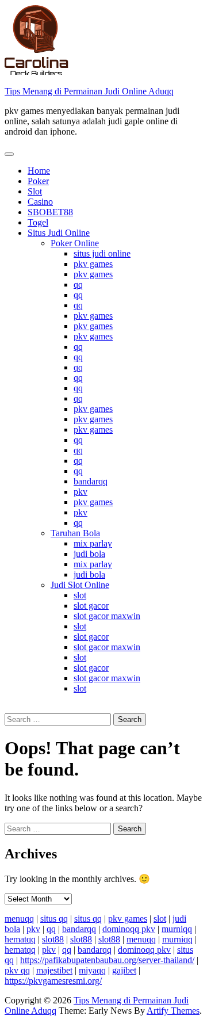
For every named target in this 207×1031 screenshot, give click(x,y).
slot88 (53, 939)
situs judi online (102, 253)
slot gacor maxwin (107, 616)
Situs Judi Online (59, 233)
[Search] (8, 708)
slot (80, 595)
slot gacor (91, 605)
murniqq (177, 929)
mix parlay (93, 543)
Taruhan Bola (75, 533)
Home (39, 170)
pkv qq (17, 970)
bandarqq (91, 481)
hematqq (20, 939)
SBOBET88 (50, 212)
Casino (40, 202)
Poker (38, 181)
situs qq (54, 918)
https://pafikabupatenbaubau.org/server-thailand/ (107, 960)
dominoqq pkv (128, 929)
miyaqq (92, 970)
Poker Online (75, 243)
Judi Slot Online (80, 585)
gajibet (124, 970)
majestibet (54, 970)
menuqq (19, 918)
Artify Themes (173, 1010)
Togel (38, 222)
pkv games (93, 264)
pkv (80, 492)
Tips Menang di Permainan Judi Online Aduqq (89, 91)
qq (78, 284)
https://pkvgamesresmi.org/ (53, 981)
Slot (35, 191)
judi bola (89, 554)
